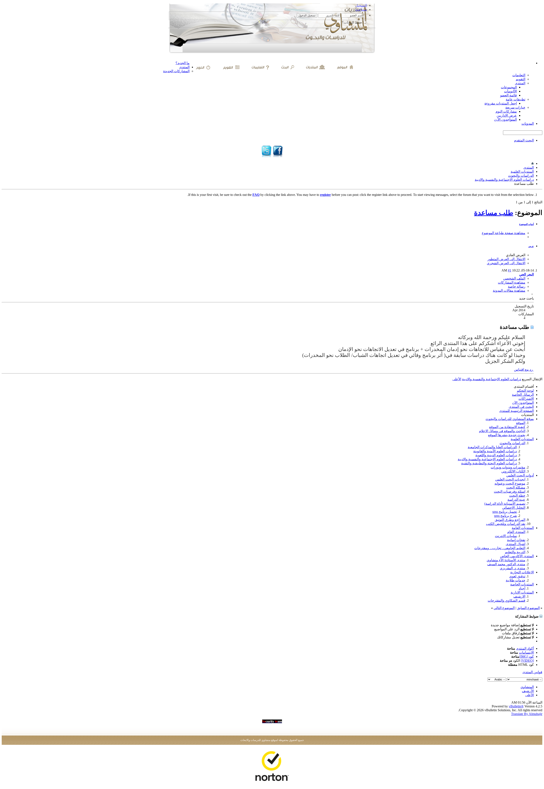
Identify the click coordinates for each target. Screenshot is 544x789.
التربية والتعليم (515, 552)
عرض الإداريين (507, 115)
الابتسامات (526, 652)
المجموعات (509, 87)
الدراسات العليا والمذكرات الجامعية (492, 447)
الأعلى (456, 379)
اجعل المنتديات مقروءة (500, 103)
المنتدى (184, 67)
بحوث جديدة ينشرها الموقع (506, 435)
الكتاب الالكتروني (513, 471)
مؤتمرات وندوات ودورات (508, 467)
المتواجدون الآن (523, 402)
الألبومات (510, 91)
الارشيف (519, 596)
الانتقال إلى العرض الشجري (506, 263)
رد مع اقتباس (524, 369)
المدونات (527, 123)
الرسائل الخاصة (523, 394)
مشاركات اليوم (506, 111)
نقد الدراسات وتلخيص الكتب (505, 524)
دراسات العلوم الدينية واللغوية (496, 455)
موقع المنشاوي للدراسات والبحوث (510, 419)
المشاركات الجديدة (176, 71)
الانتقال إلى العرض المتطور (506, 259)
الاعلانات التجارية (522, 572)
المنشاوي (527, 687)
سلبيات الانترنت (506, 536)
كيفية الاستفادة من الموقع (507, 427)
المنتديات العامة (523, 528)
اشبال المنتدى (515, 544)
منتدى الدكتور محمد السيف (506, 564)
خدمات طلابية (515, 580)
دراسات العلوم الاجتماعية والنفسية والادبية (504, 179)
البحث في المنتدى (521, 407)
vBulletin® (516, 706)
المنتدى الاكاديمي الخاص (517, 556)
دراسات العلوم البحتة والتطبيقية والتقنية (489, 463)
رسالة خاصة (516, 286)
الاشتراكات (526, 398)
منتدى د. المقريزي (512, 568)
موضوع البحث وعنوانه (509, 483)
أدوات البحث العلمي (520, 475)
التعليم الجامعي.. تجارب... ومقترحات (499, 548)
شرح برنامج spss (505, 516)
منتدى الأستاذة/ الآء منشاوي (506, 560)
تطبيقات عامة (515, 99)
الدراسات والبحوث (521, 175)
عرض (531, 246)
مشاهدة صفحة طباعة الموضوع (503, 233)
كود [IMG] (526, 656)
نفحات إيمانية (516, 540)
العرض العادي (515, 255)
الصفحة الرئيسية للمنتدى (516, 411)
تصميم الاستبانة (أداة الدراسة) (504, 503)
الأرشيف (528, 691)
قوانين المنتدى (532, 672)
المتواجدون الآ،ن (505, 119)
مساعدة (361, 9)
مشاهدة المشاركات (511, 282)
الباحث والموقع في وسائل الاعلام (502, 431)
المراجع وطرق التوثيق (510, 520)
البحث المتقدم (524, 140)
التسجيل (361, 5)
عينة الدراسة (516, 499)
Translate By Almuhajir (526, 714)
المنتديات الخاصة (522, 584)
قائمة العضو (508, 95)
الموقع (520, 423)
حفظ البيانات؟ (352, 22)
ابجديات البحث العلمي (510, 479)
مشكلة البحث (515, 487)
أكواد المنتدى (525, 648)
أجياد (522, 588)
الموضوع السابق (528, 608)
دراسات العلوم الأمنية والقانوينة (495, 451)
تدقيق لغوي (517, 576)
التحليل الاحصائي (513, 507)
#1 (509, 270)
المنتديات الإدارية (522, 592)
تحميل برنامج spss (504, 511)
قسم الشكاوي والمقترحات (506, 600)
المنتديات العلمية (522, 171)
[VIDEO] (527, 660)
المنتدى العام (516, 532)
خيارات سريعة (515, 107)
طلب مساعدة (493, 212)
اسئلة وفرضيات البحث (509, 491)
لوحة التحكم (525, 390)
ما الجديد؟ (183, 63)
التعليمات (518, 75)
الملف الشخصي (514, 278)
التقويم (520, 79)
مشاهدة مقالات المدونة (509, 290)
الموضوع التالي (504, 608)
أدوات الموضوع (526, 224)
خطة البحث (517, 495)
